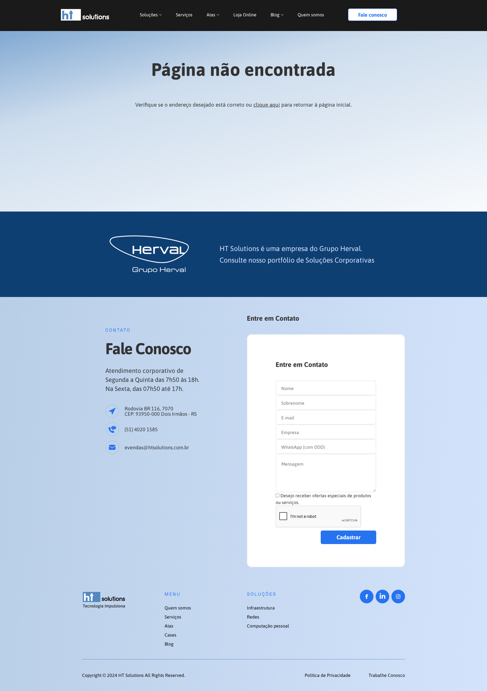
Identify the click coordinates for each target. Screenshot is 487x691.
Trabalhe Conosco (387, 675)
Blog (275, 14)
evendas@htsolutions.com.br (157, 447)
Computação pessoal (268, 625)
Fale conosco (372, 15)
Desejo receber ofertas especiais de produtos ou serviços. (323, 499)
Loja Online (244, 14)
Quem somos (311, 14)
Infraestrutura (261, 607)
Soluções (149, 14)
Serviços (184, 14)
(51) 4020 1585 (141, 429)
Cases (170, 634)
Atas (211, 14)
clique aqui (266, 105)
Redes (253, 616)
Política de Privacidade (328, 675)
